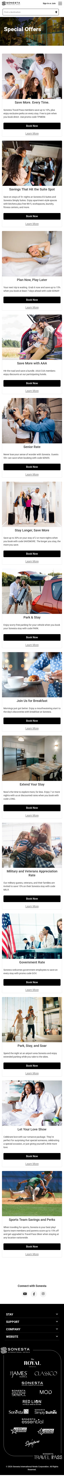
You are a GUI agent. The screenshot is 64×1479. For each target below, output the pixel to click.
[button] (31, 12)
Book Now (32, 125)
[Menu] (60, 3)
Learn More (32, 133)
